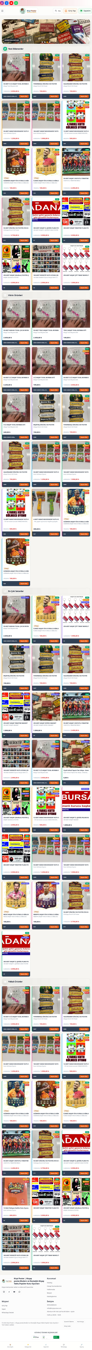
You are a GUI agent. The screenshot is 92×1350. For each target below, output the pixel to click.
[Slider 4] (50, 42)
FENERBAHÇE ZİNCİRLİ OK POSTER (45, 84)
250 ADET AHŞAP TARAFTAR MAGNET (15, 723)
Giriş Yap (4, 1306)
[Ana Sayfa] (29, 11)
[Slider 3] (47, 42)
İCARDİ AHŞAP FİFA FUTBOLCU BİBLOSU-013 (46, 181)
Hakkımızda (51, 1289)
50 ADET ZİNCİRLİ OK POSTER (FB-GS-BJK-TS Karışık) (16, 228)
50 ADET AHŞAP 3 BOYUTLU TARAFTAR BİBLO (76, 178)
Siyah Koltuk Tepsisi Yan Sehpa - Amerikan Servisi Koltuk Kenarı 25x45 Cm (76, 770)
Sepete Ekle (24, 96)
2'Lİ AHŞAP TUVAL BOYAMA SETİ (44, 377)
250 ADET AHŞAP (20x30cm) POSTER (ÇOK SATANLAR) (16, 275)
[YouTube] (11, 3)
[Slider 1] (42, 42)
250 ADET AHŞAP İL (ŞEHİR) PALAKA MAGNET (76, 818)
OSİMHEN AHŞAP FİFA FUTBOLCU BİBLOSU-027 (16, 181)
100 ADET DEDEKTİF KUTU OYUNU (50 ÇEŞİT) (46, 275)
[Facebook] (7, 3)
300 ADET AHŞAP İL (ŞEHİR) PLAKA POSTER (46, 228)
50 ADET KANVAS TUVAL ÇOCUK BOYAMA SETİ (16, 330)
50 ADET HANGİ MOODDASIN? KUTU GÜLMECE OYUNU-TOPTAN (16, 131)
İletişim (49, 1293)
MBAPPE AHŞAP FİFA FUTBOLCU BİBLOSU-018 (46, 914)
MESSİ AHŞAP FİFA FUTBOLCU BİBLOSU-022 (16, 914)
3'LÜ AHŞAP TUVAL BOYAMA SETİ (14, 425)
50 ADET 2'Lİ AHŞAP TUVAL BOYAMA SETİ (16, 377)
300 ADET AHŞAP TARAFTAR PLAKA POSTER (76, 228)
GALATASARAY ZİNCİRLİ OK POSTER (75, 84)
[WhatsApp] (16, 3)
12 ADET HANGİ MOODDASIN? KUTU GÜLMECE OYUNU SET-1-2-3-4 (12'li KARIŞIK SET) (76, 131)
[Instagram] (2, 3)
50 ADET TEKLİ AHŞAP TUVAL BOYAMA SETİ (46, 330)
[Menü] (2, 11)
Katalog (49, 1283)
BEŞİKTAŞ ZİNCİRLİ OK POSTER (43, 425)
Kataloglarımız (52, 1296)
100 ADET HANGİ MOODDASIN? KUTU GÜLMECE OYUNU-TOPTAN (46, 131)
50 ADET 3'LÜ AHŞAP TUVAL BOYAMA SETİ (16, 84)
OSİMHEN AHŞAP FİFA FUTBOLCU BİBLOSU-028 (76, 522)
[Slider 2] (45, 42)
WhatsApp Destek (8, 1313)
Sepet (4, 1309)
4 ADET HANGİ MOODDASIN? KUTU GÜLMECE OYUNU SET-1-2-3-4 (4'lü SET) (46, 519)
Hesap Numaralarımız (54, 1286)
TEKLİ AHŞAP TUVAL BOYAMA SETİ (75, 330)
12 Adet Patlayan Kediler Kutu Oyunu (15, 1208)
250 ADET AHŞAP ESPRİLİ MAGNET (44, 723)
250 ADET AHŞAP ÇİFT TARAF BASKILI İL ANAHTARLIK (76, 275)
